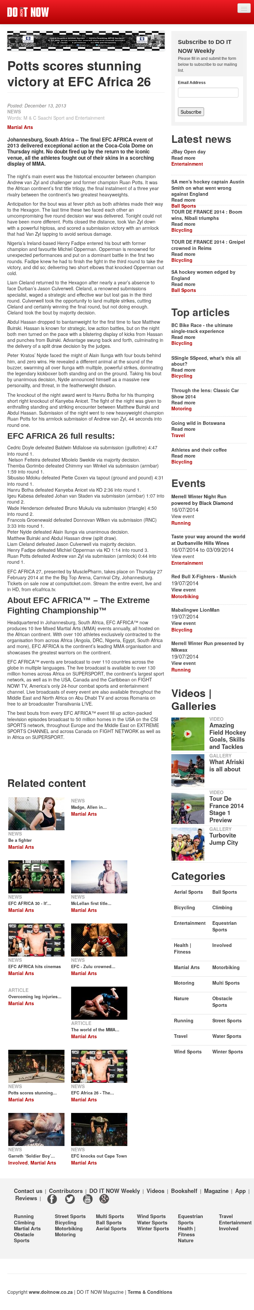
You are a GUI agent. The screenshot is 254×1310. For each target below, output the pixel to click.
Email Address (192, 82)
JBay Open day (188, 151)
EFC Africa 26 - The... (92, 1093)
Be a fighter (20, 840)
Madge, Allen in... (89, 807)
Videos (155, 1191)
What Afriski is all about (226, 765)
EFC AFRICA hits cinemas (34, 966)
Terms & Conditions (150, 1292)
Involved (18, 1162)
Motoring (181, 408)
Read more (183, 157)
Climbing (222, 907)
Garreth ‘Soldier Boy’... (31, 1156)
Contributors (66, 1191)
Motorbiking (185, 596)
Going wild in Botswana (198, 423)
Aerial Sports (188, 891)
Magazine (216, 1191)
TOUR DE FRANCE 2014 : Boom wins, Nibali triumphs (206, 214)
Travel (178, 435)
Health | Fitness (182, 948)
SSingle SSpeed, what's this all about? (206, 360)
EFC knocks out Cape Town (99, 1156)
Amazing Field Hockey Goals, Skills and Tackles (227, 736)
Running (181, 522)
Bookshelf (184, 1191)
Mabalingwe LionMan (195, 609)
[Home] (28, 12)
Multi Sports (226, 982)
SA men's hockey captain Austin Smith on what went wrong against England (207, 187)
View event (183, 589)
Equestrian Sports (224, 926)
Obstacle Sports (222, 1001)
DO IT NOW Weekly (114, 1191)
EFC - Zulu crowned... (93, 966)
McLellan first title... (91, 903)
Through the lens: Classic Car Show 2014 (205, 393)
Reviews (26, 1198)
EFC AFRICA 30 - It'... (29, 903)
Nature (181, 998)
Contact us (28, 1191)
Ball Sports (183, 205)
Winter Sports (227, 1051)
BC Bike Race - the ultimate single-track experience (202, 328)
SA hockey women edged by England (203, 274)
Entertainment (187, 163)
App (240, 1191)
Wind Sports (188, 1051)
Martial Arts (20, 127)
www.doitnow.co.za (51, 1292)
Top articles (200, 312)
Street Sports (227, 1020)
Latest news (201, 138)
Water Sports (226, 1036)
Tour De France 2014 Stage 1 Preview (226, 809)
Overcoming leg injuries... (35, 997)
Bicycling (181, 229)
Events (188, 482)
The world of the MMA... (95, 1030)
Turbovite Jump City (223, 839)
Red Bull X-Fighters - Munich (203, 576)
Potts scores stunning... (32, 1093)
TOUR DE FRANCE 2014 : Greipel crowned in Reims (208, 244)
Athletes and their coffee (199, 449)
